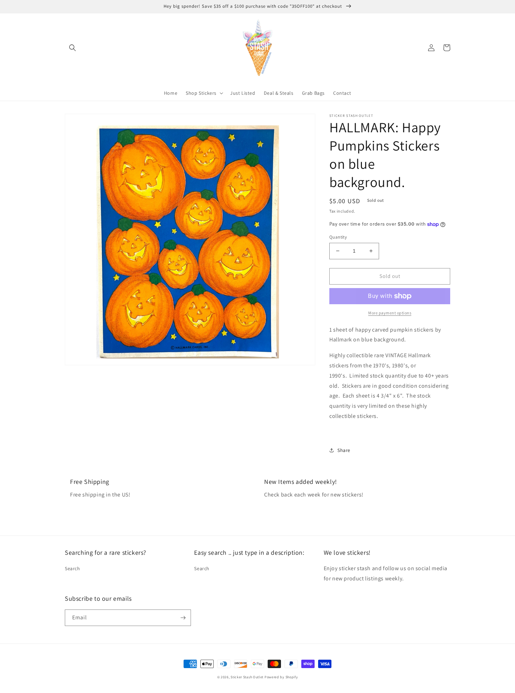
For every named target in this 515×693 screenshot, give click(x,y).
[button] (72, 47)
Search (72, 568)
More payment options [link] (389, 312)
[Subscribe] (183, 617)
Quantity (338, 237)
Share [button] (343, 450)
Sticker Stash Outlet (247, 677)
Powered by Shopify (281, 677)
